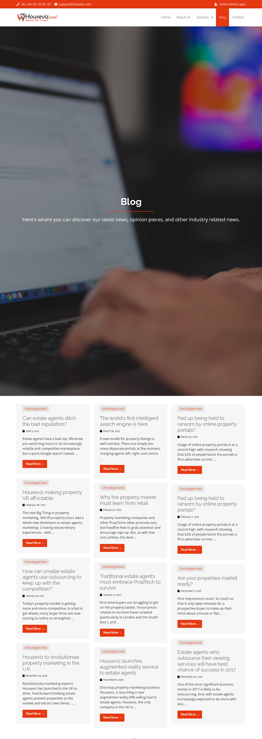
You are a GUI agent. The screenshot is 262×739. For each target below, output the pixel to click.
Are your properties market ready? (207, 581)
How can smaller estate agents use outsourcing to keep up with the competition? (52, 580)
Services (202, 17)
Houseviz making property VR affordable (52, 495)
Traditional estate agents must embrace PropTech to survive (130, 582)
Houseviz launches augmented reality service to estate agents (129, 667)
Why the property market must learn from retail (128, 500)
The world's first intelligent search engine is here (129, 421)
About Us (183, 17)
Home (165, 17)
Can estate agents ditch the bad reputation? (49, 421)
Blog (222, 17)
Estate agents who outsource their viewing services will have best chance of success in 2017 (206, 661)
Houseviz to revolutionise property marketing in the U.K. (51, 663)
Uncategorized (36, 409)
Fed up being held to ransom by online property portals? (207, 424)
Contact (238, 17)
